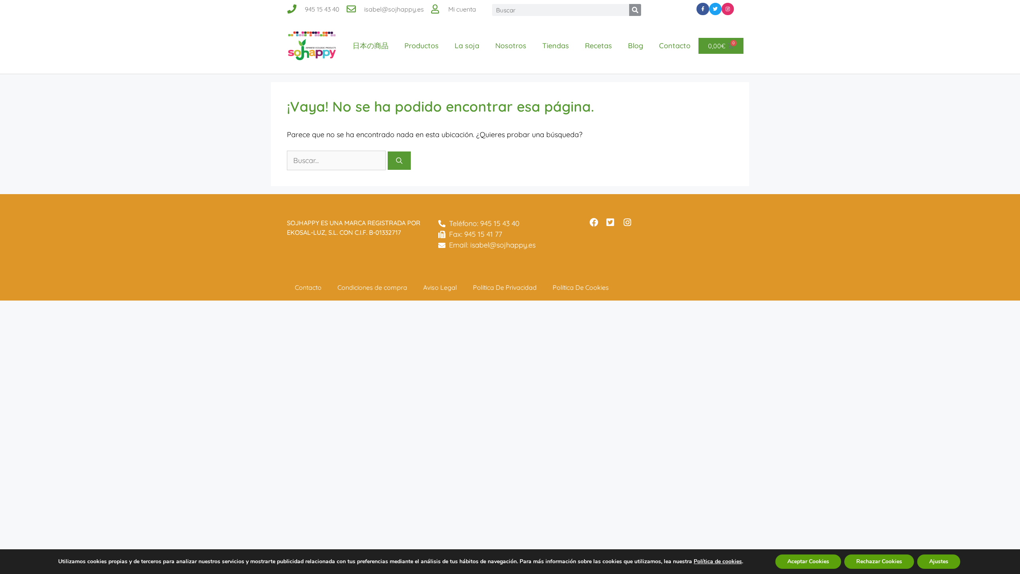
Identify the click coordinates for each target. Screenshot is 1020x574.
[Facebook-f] (702, 9)
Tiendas (555, 45)
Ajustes (938, 561)
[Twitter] (715, 9)
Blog (635, 45)
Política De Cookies (581, 287)
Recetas (598, 45)
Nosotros (510, 45)
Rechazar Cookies (879, 561)
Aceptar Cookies (808, 561)
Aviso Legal (440, 287)
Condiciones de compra (372, 287)
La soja (467, 45)
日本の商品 (370, 45)
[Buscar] (635, 10)
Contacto (674, 45)
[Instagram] (728, 9)
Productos (421, 45)
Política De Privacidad (505, 287)
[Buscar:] (337, 160)
